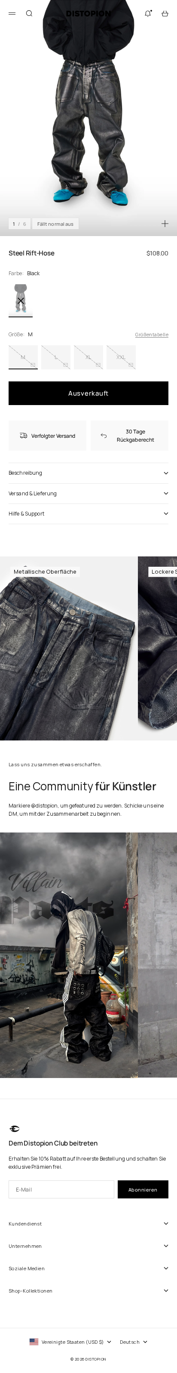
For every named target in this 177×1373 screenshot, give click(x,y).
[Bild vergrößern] (165, 224)
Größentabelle (151, 334)
